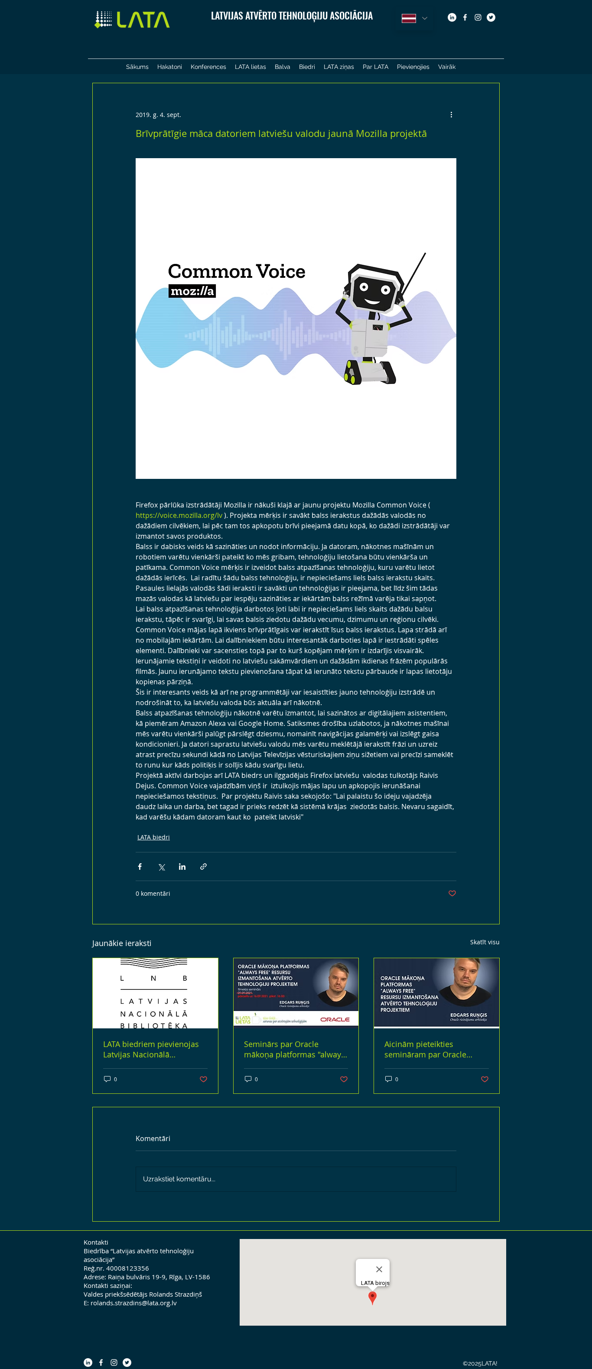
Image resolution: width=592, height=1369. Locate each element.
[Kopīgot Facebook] (140, 866)
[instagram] (478, 17)
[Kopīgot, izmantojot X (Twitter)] (161, 866)
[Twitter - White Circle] (491, 17)
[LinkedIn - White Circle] (452, 17)
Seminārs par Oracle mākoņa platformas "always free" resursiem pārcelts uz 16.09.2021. (294, 1049)
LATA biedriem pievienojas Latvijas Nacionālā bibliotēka (151, 1049)
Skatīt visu (485, 942)
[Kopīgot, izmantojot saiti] (203, 866)
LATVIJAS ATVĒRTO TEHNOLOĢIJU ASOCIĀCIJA (292, 15)
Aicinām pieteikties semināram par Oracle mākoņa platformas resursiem (425, 1049)
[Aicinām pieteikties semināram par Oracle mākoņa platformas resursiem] (436, 993)
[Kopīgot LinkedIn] (182, 866)
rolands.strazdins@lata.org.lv (134, 1302)
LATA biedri (153, 837)
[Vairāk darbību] (451, 114)
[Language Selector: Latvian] (414, 18)
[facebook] (465, 17)
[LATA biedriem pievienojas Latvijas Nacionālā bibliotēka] (155, 993)
